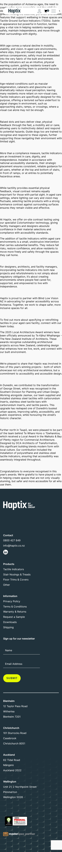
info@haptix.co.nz (14, 545)
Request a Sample (14, 616)
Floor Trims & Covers (15, 579)
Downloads (10, 622)
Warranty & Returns (14, 611)
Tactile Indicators (13, 569)
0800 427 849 (12, 540)
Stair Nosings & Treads (17, 574)
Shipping (8, 627)
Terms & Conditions (15, 606)
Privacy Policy (11, 601)
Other (6, 584)
